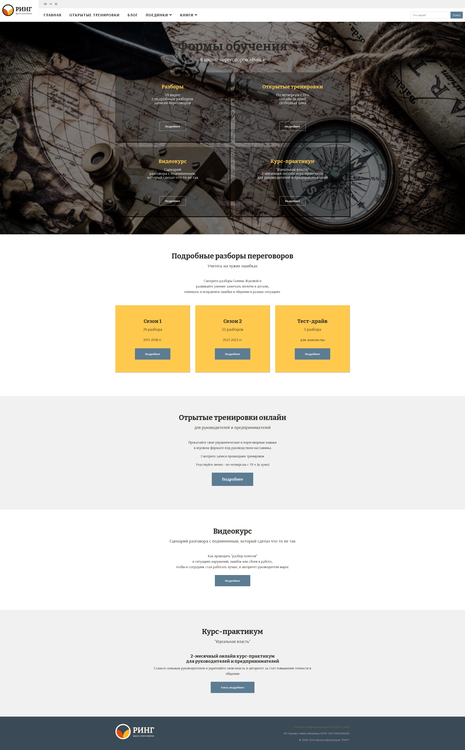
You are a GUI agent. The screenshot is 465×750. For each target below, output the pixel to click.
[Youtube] (45, 4)
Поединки (157, 14)
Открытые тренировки (94, 14)
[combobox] (431, 15)
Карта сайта (342, 727)
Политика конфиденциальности (313, 727)
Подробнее (172, 126)
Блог (133, 14)
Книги (186, 14)
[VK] (50, 4)
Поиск (456, 15)
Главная (52, 14)
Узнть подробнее (232, 687)
